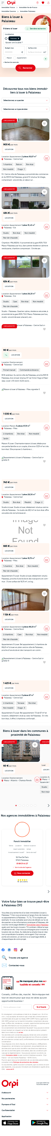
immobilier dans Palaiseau (37, 925)
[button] (18, 38)
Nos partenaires (8, 1098)
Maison (9, 58)
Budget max (9, 48)
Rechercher (27, 68)
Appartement (22, 58)
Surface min (32, 48)
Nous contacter (23, 873)
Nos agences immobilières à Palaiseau (25, 815)
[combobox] (21, 38)
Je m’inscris (41, 1007)
